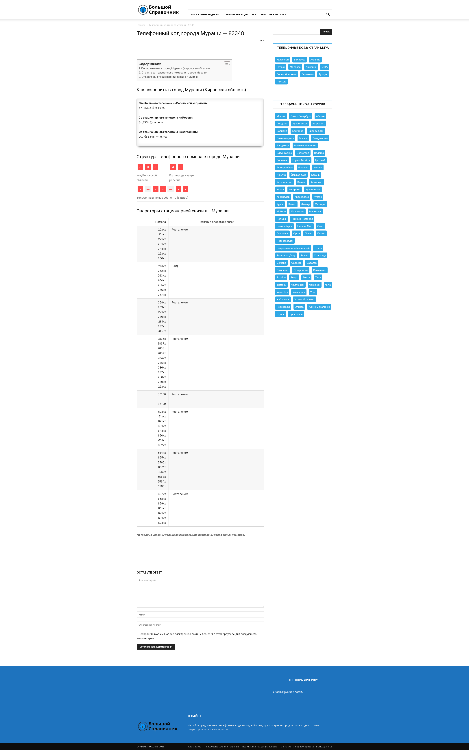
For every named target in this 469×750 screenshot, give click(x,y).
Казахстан (283, 59)
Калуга (301, 182)
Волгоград (303, 152)
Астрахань (318, 123)
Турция (323, 74)
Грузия (281, 66)
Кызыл (292, 204)
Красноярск (302, 196)
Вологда (319, 152)
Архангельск (299, 123)
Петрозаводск (285, 240)
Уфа (312, 292)
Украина (315, 59)
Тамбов (281, 277)
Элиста (299, 306)
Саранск (296, 262)
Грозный (320, 160)
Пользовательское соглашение (222, 746)
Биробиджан (316, 130)
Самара (281, 262)
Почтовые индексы (274, 14)
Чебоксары (283, 306)
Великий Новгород (305, 145)
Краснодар (283, 196)
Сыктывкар (319, 270)
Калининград (284, 182)
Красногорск (313, 189)
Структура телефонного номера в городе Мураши (174, 72)
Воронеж (282, 160)
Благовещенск (285, 138)
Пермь (321, 233)
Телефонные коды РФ (205, 14)
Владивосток (320, 138)
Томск (306, 277)
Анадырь (282, 123)
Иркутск (281, 174)
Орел (296, 233)
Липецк (305, 204)
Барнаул (282, 130)
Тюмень (281, 284)
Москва (281, 116)
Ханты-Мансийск (304, 299)
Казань (315, 174)
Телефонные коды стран (240, 14)
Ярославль (295, 314)
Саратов (311, 262)
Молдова (295, 66)
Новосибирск (284, 226)
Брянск (303, 138)
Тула (318, 277)
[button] (328, 14)
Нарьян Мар (304, 226)
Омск (320, 226)
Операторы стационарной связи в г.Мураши (170, 76)
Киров (280, 189)
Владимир (283, 145)
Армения (311, 66)
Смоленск (283, 270)
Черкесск (314, 284)
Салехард (320, 255)
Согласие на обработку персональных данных (306, 746)
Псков (318, 248)
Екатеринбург (285, 167)
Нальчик (281, 218)
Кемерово (316, 182)
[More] (256, 49)
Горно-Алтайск (301, 160)
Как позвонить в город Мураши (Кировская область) (175, 68)
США (325, 66)
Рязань (304, 255)
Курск (280, 204)
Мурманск (315, 211)
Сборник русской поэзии (288, 692)
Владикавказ (284, 152)
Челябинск (297, 284)
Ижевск (317, 167)
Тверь (294, 277)
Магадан (320, 204)
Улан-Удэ (282, 292)
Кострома (294, 189)
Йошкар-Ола (298, 174)
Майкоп (281, 211)
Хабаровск (283, 299)
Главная (141, 25)
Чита (328, 284)
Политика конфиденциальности (260, 746)
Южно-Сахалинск (319, 306)
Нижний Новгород (302, 218)
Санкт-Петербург (301, 116)
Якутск (280, 314)
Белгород (297, 130)
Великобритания (287, 74)
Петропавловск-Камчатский (293, 248)
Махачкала (297, 211)
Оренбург (282, 233)
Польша (281, 81)
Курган (318, 196)
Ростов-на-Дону (286, 255)
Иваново (303, 167)
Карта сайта (194, 746)
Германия (308, 74)
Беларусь (299, 59)
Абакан (320, 116)
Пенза (308, 233)
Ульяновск (299, 292)
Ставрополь (301, 270)
